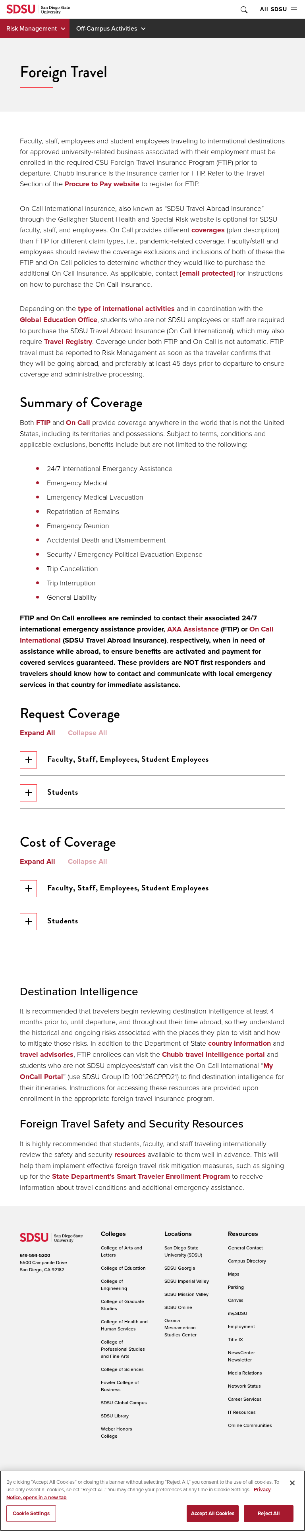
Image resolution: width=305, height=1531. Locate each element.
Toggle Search (243, 9)
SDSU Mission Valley (186, 1294)
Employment (241, 1326)
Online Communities (250, 1425)
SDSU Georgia (179, 1268)
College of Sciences (122, 1369)
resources (130, 1154)
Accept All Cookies (212, 1513)
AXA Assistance (193, 629)
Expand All (37, 733)
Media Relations (245, 1372)
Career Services (245, 1399)
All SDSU (273, 9)
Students (62, 792)
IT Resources (242, 1412)
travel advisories (46, 1054)
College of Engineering (114, 1285)
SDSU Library (115, 1415)
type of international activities (126, 308)
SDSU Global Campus (124, 1402)
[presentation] (112, 1234)
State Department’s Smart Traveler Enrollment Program (141, 1176)
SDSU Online (178, 1307)
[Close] (292, 1483)
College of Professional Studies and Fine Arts (123, 1348)
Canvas (235, 1300)
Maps (233, 1273)
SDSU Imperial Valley (186, 1281)
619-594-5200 (35, 1255)
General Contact (245, 1247)
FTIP (43, 422)
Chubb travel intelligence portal (213, 1054)
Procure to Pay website (102, 184)
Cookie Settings (31, 1513)
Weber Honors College (116, 1432)
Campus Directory (247, 1260)
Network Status (244, 1385)
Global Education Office (58, 320)
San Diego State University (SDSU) (183, 1251)
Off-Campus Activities (106, 28)
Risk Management (31, 28)
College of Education (123, 1268)
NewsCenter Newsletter (241, 1356)
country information (239, 1043)
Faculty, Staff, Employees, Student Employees (128, 759)
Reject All (268, 1513)
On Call (78, 422)
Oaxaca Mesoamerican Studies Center (180, 1327)
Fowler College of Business (120, 1386)
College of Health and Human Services (124, 1325)
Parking (236, 1287)
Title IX (235, 1339)
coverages (208, 230)
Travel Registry (68, 341)
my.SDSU (237, 1313)
